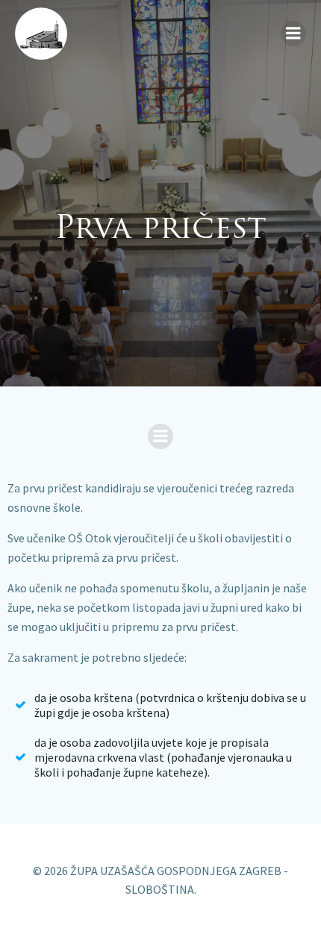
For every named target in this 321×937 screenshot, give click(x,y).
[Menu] (293, 33)
